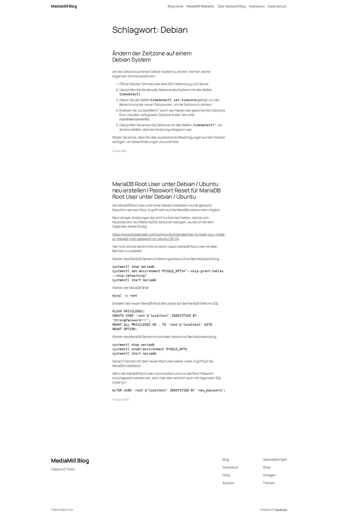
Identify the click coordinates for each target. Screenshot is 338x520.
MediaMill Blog (64, 6)
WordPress (281, 509)
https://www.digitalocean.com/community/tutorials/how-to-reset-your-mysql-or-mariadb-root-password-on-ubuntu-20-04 (169, 236)
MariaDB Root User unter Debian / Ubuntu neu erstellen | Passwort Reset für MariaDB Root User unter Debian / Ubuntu (166, 190)
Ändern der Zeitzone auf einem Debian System (152, 56)
